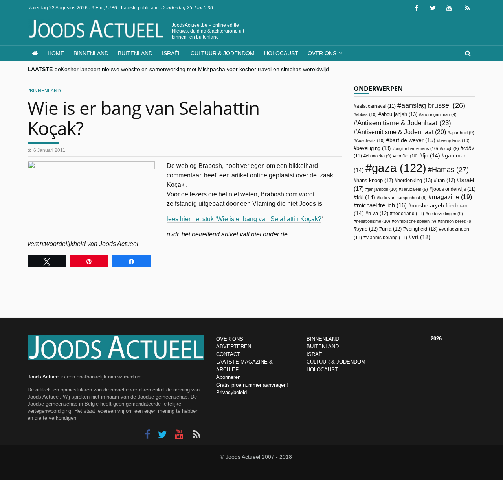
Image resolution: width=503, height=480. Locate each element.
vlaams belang (386, 237)
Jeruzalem (414, 189)
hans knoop (374, 180)
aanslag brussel (433, 105)
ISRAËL (316, 354)
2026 (436, 339)
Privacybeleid (231, 392)
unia (392, 229)
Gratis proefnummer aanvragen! (252, 385)
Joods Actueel (44, 377)
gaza (399, 167)
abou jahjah (399, 114)
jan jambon (382, 189)
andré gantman (439, 114)
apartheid (462, 132)
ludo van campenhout (403, 197)
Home (56, 53)
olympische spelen (415, 221)
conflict (406, 155)
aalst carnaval (376, 106)
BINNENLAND (323, 339)
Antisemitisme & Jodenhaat (404, 123)
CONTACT (228, 354)
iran (446, 180)
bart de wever (412, 140)
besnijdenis (454, 140)
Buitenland (135, 53)
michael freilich (382, 205)
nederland (408, 213)
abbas (366, 114)
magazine (452, 197)
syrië (367, 229)
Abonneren (228, 377)
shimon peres (456, 221)
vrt (421, 237)
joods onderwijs (453, 189)
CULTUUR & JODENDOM (336, 362)
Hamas (450, 169)
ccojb (450, 148)
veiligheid (421, 229)
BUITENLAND (323, 346)
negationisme (373, 221)
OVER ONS (229, 339)
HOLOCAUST (322, 370)
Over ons (322, 53)
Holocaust (281, 53)
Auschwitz (370, 140)
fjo (431, 156)
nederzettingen (445, 213)
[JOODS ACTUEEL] (35, 53)
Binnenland (90, 53)
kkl (366, 197)
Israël (171, 53)
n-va (378, 213)
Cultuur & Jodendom (223, 53)
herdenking (414, 180)
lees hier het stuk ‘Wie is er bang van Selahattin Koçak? (244, 219)
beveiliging (373, 148)
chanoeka (378, 155)
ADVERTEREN (233, 346)
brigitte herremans (416, 148)
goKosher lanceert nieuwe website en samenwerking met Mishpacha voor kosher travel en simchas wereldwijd (192, 69)
